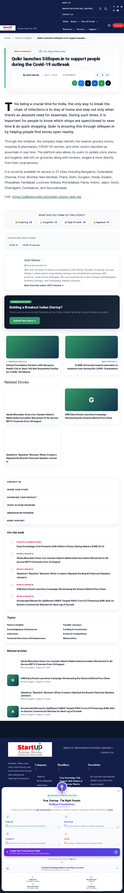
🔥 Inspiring (23, 222)
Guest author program (21, 505)
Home (7, 38)
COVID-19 (13, 245)
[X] (114, 11)
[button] (105, 8)
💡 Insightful (48, 222)
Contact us (14, 482)
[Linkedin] (122, 7)
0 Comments (69, 75)
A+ (107, 75)
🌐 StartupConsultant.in (35, 265)
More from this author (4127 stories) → (44, 285)
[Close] (118, 791)
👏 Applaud (101, 222)
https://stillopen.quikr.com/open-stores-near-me (46, 196)
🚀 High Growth (75, 222)
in (95, 83)
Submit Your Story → (24, 320)
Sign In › (73, 859)
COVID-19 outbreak (31, 245)
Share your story (18, 489)
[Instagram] (118, 7)
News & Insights (23, 38)
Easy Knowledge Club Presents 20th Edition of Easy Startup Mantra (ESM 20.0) (60, 546)
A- (98, 75)
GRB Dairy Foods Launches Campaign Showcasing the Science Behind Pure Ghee (61, 589)
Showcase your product (22, 497)
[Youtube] (118, 11)
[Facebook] (114, 7)
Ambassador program (20, 513)
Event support (16, 520)
